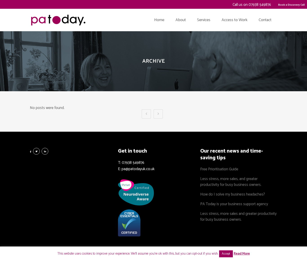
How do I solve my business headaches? (232, 194)
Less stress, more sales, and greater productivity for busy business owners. (230, 182)
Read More (242, 253)
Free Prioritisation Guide (219, 169)
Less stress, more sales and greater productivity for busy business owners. (238, 216)
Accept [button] (226, 253)
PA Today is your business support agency (234, 204)
